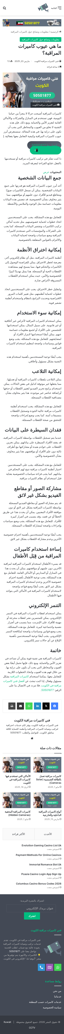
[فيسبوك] (54, 706)
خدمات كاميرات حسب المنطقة (45, 1002)
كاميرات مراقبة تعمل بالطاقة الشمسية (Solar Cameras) (48, 779)
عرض (46, 172)
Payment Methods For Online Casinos (38, 854)
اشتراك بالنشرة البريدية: (32, 900)
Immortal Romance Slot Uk (45, 864)
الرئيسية (54, 31)
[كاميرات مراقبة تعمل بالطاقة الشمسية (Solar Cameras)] (47, 765)
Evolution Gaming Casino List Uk (41, 845)
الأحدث (48, 834)
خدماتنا (57, 996)
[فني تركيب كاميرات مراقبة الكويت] (43, 7)
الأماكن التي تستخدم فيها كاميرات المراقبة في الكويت (18, 779)
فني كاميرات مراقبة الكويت (46, 61)
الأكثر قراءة (18, 834)
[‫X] (46, 706)
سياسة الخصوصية (52, 1007)
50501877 (47, 690)
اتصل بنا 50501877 (44, 145)
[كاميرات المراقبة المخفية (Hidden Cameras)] (17, 800)
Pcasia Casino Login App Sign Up (41, 873)
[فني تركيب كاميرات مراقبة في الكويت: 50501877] (32, 22)
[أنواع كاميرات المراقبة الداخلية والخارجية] (47, 800)
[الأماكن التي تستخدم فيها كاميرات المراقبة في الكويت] (17, 765)
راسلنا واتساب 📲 (45, 150)
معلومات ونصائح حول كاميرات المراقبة (29, 31)
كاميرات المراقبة (19, 676)
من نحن (57, 991)
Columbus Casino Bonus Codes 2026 (38, 883)
